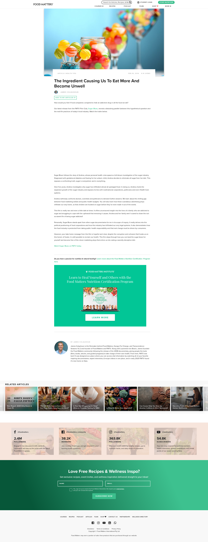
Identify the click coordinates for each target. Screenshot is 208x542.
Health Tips (71, 73)
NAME (61, 483)
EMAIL (109, 483)
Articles (89, 517)
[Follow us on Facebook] (92, 522)
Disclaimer (90, 529)
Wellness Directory (140, 517)
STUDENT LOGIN (146, 2)
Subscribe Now (104, 496)
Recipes (112, 6)
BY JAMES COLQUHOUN (80, 342)
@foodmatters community (76, 432)
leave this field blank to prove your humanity (8, 462)
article (61, 73)
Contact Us (113, 517)
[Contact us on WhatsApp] (115, 522)
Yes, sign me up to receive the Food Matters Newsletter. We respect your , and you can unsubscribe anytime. (98, 489)
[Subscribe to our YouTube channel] (103, 522)
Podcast (127, 6)
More (167, 6)
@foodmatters (23, 432)
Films (141, 6)
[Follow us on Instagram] (98, 522)
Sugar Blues (93, 109)
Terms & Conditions (103, 529)
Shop (154, 6)
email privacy (120, 489)
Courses (98, 6)
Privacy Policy (116, 529)
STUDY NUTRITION (166, 2)
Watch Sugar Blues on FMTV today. (68, 246)
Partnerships (125, 517)
